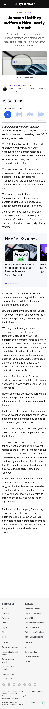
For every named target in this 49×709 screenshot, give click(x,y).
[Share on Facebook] (16, 101)
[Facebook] (8, 684)
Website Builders (32, 627)
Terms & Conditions (9, 694)
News (7, 275)
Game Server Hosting (34, 637)
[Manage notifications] (42, 703)
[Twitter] (3, 684)
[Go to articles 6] (17, 283)
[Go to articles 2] (8, 283)
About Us (28, 647)
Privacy (5, 623)
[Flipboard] (29, 684)
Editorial (5, 613)
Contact (14, 692)
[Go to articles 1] (6, 283)
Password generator (11, 647)
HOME (19, 12)
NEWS (28, 12)
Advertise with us (32, 657)
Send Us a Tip (31, 652)
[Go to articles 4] (13, 283)
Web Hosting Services (34, 632)
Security (5, 618)
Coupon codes (8, 678)
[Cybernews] (25, 4)
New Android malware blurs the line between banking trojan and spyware (19, 267)
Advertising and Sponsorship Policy (15, 696)
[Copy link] (4, 101)
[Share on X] (10, 101)
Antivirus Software (32, 609)
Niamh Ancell (15, 85)
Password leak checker (8, 660)
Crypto (5, 627)
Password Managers (33, 613)
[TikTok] (24, 684)
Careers (28, 661)
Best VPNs (29, 618)
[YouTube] (14, 684)
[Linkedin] (19, 684)
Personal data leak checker (10, 653)
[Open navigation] (4, 4)
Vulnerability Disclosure (11, 698)
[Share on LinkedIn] (21, 101)
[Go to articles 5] (15, 283)
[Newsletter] (35, 684)
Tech (4, 637)
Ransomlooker (8, 674)
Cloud (4, 632)
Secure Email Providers (35, 623)
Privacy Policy (37, 692)
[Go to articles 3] (10, 283)
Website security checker (9, 667)
